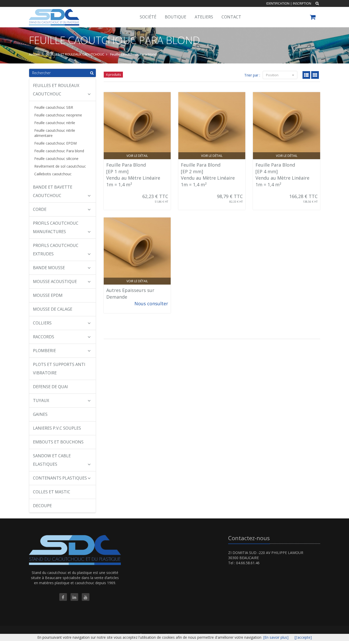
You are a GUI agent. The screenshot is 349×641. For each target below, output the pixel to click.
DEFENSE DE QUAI (50, 386)
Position (272, 75)
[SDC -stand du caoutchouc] (53, 13)
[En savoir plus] (275, 637)
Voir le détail (137, 156)
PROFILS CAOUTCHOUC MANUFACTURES (55, 227)
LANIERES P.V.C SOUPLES (57, 428)
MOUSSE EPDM (48, 295)
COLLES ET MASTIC (51, 492)
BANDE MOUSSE (49, 267)
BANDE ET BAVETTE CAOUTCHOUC (52, 191)
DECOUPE (42, 505)
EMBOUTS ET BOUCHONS (58, 442)
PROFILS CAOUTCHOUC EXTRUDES (55, 250)
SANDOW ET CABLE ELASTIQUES (52, 460)
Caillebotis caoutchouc (53, 173)
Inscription (302, 3)
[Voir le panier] (313, 17)
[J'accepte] (303, 637)
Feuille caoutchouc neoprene (58, 115)
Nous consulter (151, 303)
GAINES (40, 414)
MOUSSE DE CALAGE (52, 309)
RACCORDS (43, 337)
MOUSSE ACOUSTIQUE (55, 281)
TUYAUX (41, 400)
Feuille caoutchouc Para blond (59, 150)
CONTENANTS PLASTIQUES (60, 478)
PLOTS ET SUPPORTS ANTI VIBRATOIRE (59, 369)
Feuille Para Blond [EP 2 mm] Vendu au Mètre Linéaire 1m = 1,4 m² (208, 175)
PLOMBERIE (44, 350)
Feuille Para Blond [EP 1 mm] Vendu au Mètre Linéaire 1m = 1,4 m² (133, 175)
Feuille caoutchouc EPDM (55, 143)
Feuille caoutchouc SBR (53, 107)
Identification (277, 3)
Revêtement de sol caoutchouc (60, 166)
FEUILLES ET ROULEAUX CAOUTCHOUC (56, 90)
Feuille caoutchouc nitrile (54, 122)
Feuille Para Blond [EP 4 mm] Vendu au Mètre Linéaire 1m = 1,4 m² (282, 175)
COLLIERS (42, 323)
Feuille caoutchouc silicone (56, 158)
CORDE (39, 209)
